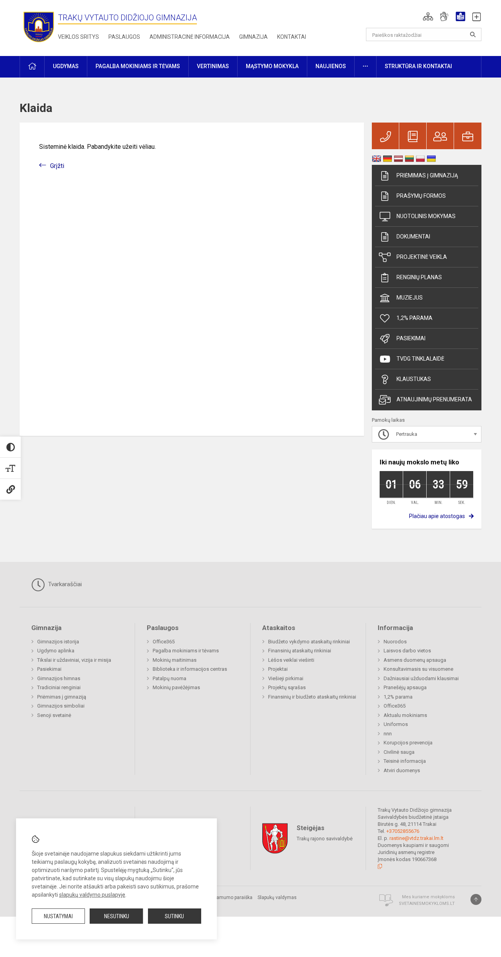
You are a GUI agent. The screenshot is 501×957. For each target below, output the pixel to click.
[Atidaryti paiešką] (473, 34)
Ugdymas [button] (66, 66)
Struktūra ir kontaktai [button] (418, 66)
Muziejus (409, 297)
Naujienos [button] (330, 66)
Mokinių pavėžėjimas (176, 687)
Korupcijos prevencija (408, 743)
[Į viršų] (475, 899)
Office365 (164, 642)
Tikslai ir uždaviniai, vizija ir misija (74, 660)
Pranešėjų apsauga (405, 687)
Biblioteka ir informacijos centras (190, 669)
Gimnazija (253, 37)
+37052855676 (402, 831)
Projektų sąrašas (287, 687)
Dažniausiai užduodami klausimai (421, 678)
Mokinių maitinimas (174, 660)
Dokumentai (413, 236)
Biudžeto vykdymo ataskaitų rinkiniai (309, 642)
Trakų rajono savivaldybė (325, 838)
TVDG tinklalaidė (420, 359)
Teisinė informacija (405, 761)
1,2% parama (414, 318)
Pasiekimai (410, 338)
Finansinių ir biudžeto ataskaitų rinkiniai (312, 697)
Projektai (278, 669)
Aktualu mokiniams (405, 715)
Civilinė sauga (399, 752)
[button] (428, 16)
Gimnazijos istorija (58, 642)
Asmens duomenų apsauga (415, 660)
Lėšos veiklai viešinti (291, 660)
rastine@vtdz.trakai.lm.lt (416, 838)
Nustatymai (58, 916)
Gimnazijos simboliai (61, 706)
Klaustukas (413, 379)
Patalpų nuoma (169, 678)
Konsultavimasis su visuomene (418, 669)
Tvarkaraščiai (64, 584)
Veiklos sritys (78, 37)
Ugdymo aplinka (55, 651)
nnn (388, 734)
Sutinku (174, 916)
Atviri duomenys (402, 770)
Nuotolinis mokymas (426, 216)
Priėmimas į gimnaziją (427, 175)
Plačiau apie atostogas (437, 516)
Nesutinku (116, 916)
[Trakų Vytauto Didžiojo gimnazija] (39, 26)
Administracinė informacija (190, 37)
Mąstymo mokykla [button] (272, 66)
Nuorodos (395, 642)
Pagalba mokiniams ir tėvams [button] (138, 66)
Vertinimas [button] (213, 66)
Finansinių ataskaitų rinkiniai (299, 651)
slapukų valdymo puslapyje (92, 895)
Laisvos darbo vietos (407, 651)
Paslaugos (124, 37)
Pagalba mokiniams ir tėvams (186, 651)
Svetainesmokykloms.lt (427, 903)
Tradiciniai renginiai (59, 687)
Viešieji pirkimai (285, 678)
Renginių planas (419, 277)
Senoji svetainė (54, 715)
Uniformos (396, 724)
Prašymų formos (421, 196)
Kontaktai (291, 37)
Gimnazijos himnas (58, 678)
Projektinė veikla (421, 257)
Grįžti (57, 166)
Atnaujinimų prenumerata (434, 399)
